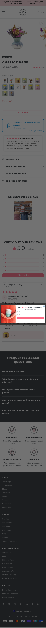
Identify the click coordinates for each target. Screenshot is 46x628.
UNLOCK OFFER (30, 318)
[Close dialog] (44, 306)
